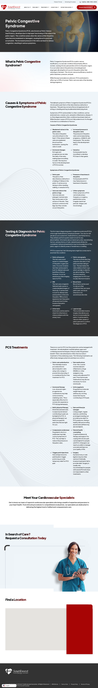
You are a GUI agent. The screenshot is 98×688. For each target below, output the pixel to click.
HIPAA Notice (55, 684)
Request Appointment (85, 7)
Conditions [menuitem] (54, 7)
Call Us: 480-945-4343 (89, 2)
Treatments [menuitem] (44, 7)
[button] (9, 685)
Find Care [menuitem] (35, 7)
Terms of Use (64, 684)
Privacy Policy (74, 684)
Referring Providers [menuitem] (70, 2)
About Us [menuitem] (26, 7)
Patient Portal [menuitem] (58, 2)
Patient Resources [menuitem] (66, 7)
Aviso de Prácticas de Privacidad (21, 685)
